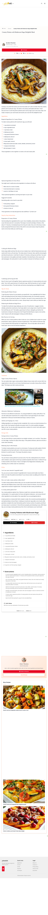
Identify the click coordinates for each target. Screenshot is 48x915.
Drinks (18, 866)
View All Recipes (24, 674)
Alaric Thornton (12, 43)
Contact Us (35, 864)
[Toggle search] (41, 3)
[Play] (38, 401)
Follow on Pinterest (25, 671)
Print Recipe (14, 522)
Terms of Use (35, 868)
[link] (7, 391)
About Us (34, 862)
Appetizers (19, 862)
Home (4, 28)
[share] (31, 390)
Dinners (9, 28)
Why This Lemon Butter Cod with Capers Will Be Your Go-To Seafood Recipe (19, 391)
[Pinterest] (3, 868)
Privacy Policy (35, 866)
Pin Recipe (25, 50)
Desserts (19, 868)
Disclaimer (35, 870)
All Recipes (19, 870)
